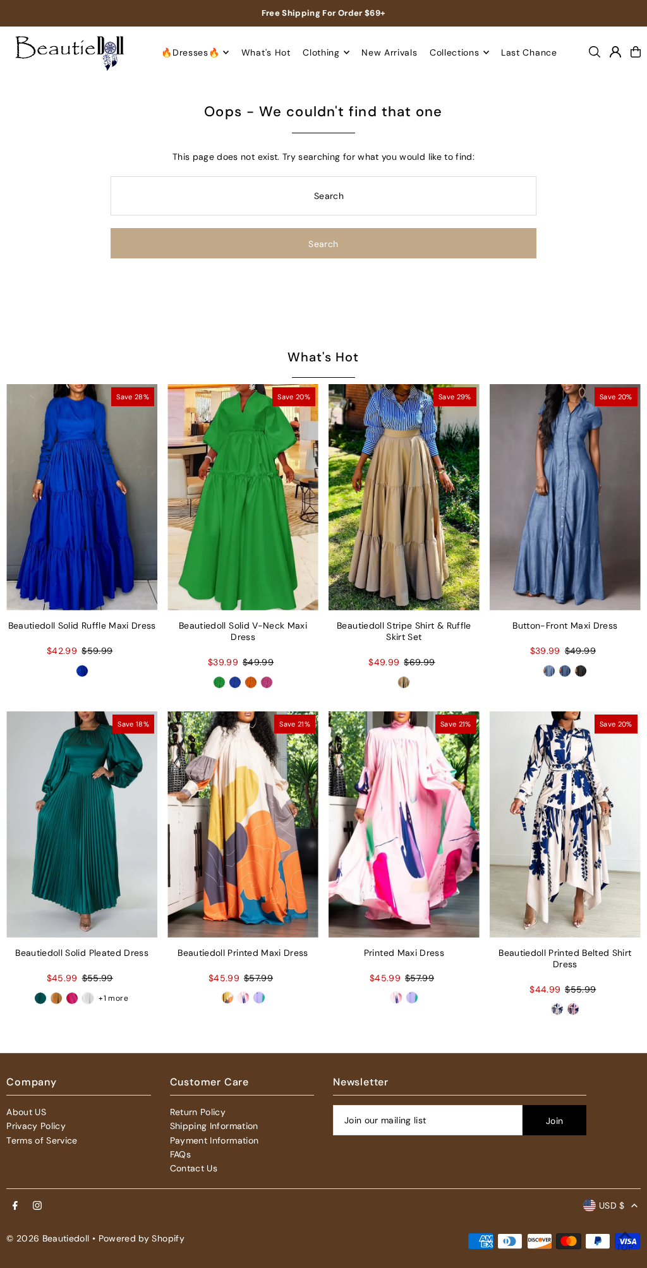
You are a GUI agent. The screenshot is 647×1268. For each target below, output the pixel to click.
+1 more (113, 998)
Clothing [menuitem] (321, 52)
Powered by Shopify (141, 1238)
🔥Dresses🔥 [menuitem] (190, 52)
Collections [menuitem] (455, 52)
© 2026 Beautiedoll (47, 1238)
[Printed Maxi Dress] (404, 824)
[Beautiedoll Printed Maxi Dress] (242, 824)
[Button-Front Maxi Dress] (565, 497)
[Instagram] (37, 1206)
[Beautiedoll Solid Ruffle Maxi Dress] (81, 497)
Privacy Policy (36, 1126)
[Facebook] (15, 1206)
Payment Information (214, 1140)
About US (26, 1112)
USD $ (612, 1205)
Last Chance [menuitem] (529, 52)
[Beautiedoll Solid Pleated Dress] (81, 824)
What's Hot (323, 357)
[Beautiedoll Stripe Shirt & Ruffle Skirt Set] (404, 497)
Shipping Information (214, 1126)
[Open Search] (594, 51)
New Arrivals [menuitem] (389, 52)
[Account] (615, 51)
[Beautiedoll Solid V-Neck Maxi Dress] (242, 497)
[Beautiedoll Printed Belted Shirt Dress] (565, 824)
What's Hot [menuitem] (266, 52)
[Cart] (636, 51)
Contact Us (194, 1168)
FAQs (180, 1154)
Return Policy (198, 1112)
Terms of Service (42, 1140)
